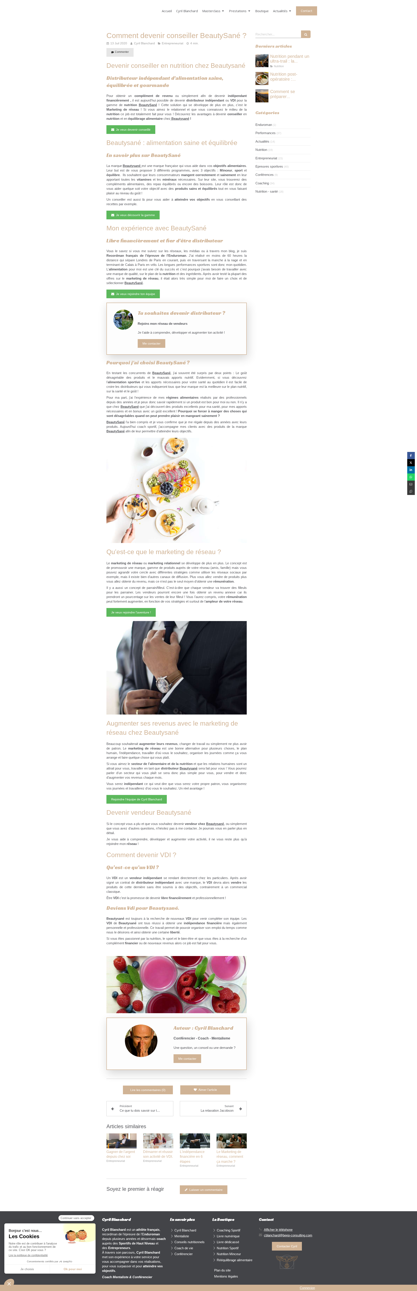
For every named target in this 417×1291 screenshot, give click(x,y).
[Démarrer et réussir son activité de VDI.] (158, 1141)
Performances (265, 133)
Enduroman (263, 125)
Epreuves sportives (269, 166)
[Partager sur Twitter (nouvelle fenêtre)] (411, 462)
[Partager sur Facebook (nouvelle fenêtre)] (411, 455)
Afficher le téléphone (278, 1229)
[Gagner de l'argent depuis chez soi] (121, 1141)
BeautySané (148, 105)
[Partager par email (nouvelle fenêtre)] (411, 484)
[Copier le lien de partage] (411, 491)
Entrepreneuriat (266, 158)
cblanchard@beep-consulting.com (288, 1235)
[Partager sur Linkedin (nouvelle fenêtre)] (411, 469)
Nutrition (261, 150)
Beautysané (180, 118)
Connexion (307, 1288)
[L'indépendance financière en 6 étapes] (195, 1141)
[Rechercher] (306, 34)
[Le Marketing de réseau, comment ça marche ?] (232, 1141)
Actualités (262, 141)
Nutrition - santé (266, 191)
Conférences (264, 175)
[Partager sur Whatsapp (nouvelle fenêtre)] (411, 477)
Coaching (262, 183)
